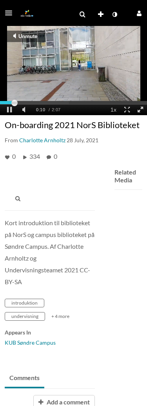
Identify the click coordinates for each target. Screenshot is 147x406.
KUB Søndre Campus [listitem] (30, 342)
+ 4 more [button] (60, 316)
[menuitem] (82, 14)
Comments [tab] (24, 377)
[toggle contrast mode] (114, 14)
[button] (11, 12)
